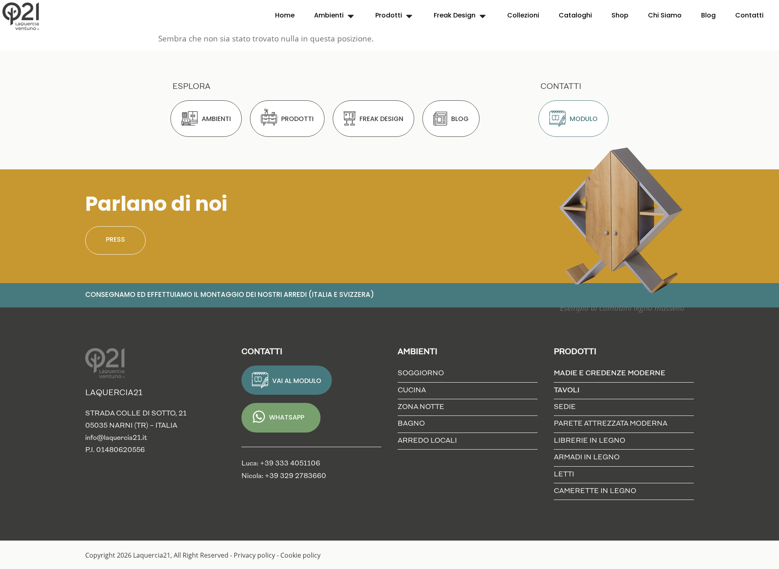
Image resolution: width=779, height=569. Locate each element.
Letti (564, 474)
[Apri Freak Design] (483, 16)
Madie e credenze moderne (609, 373)
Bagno (411, 423)
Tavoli (566, 390)
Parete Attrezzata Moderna (610, 423)
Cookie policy (300, 555)
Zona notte (421, 407)
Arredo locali (427, 440)
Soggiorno (421, 373)
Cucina (412, 390)
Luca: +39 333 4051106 (280, 463)
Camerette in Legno (595, 491)
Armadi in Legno (587, 457)
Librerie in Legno (589, 440)
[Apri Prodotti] (409, 16)
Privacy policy (254, 555)
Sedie (565, 407)
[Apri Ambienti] (351, 16)
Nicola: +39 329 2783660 (283, 476)
